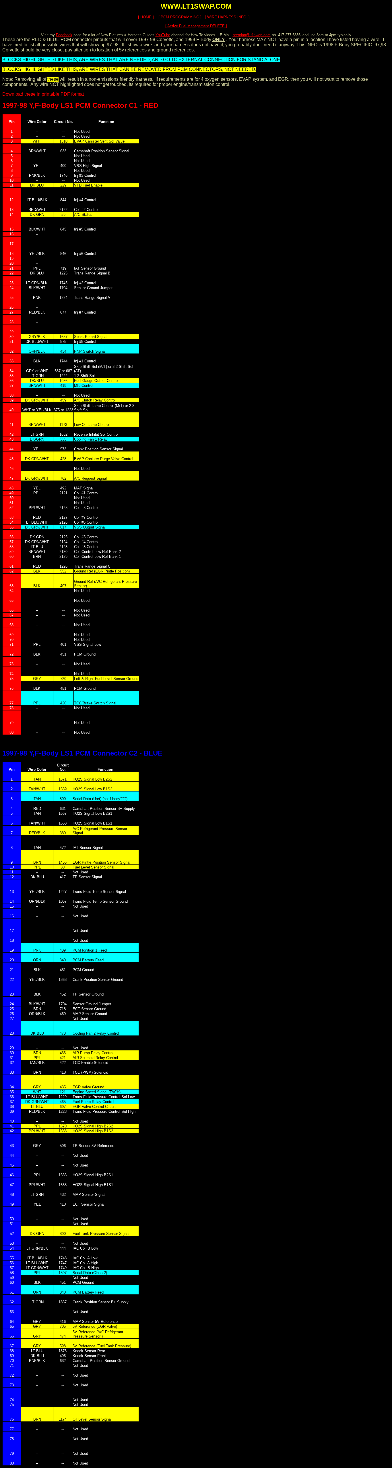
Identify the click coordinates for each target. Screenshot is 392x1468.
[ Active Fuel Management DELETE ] (196, 26)
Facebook (64, 35)
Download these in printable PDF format (43, 94)
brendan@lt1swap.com (252, 35)
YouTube (163, 35)
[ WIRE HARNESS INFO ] (227, 17)
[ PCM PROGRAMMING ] (179, 17)
